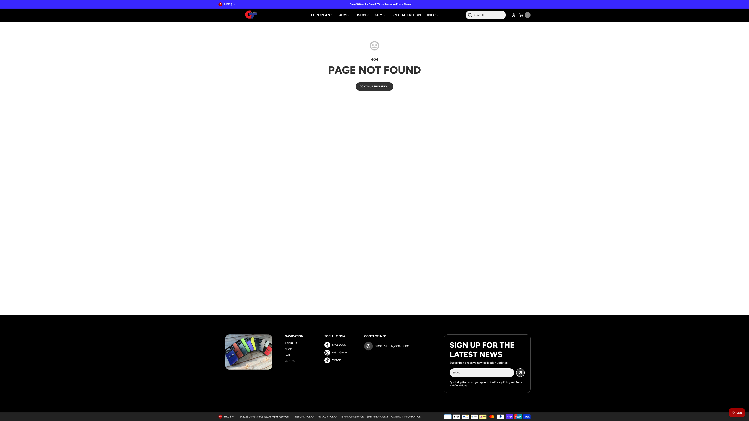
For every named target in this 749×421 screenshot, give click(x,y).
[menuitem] (322, 15)
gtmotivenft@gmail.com (392, 346)
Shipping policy (377, 416)
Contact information (406, 416)
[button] (525, 15)
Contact (290, 360)
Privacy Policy (502, 382)
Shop (288, 349)
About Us (291, 343)
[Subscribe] (520, 372)
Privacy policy (328, 416)
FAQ (287, 355)
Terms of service (352, 416)
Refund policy (305, 416)
